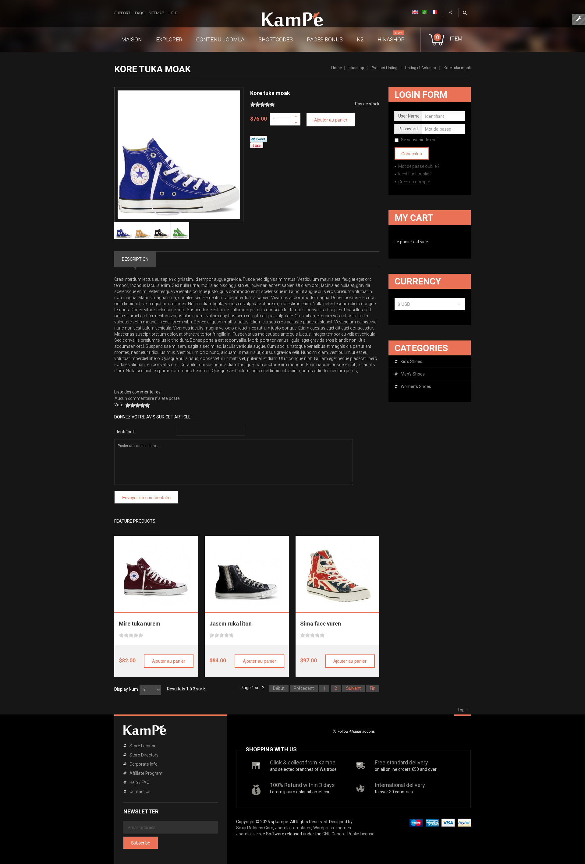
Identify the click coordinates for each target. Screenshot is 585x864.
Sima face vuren (320, 623)
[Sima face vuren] (337, 571)
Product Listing (384, 67)
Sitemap (156, 13)
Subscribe (140, 843)
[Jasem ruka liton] (247, 571)
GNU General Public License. (348, 833)
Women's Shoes (416, 386)
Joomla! (244, 833)
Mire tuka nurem (139, 623)
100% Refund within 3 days (302, 785)
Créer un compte (413, 181)
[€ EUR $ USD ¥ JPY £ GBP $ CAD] (430, 305)
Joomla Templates (293, 827)
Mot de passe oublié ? (418, 166)
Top (461, 709)
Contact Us (140, 791)
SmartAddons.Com (254, 827)
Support (122, 13)
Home (336, 67)
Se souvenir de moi (419, 139)
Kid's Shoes (411, 361)
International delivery (400, 785)
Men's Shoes (413, 374)
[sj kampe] (292, 19)
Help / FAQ (139, 782)
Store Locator (142, 745)
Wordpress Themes (332, 827)
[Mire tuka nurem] (156, 571)
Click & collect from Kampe (302, 762)
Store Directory (143, 755)
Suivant (353, 688)
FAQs (139, 13)
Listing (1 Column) (420, 67)
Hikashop (356, 67)
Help (172, 13)
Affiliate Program (145, 773)
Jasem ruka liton (230, 623)
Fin (372, 688)
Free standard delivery (401, 762)
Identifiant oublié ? (414, 173)
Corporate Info (143, 764)
